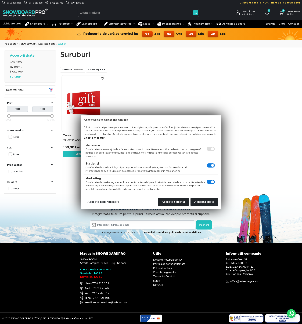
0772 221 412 (56, 3)
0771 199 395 (77, 3)
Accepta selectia (173, 201)
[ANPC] (246, 318)
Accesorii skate (46, 44)
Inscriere (204, 224)
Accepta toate (204, 201)
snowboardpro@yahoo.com (110, 302)
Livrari (156, 280)
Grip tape (16, 61)
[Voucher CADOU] (84, 103)
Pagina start (11, 44)
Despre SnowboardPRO (167, 259)
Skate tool (16, 71)
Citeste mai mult (95, 137)
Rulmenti (16, 66)
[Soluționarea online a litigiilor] (282, 318)
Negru (16, 188)
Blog (282, 23)
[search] (195, 12)
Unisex (17, 154)
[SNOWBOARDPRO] (25, 12)
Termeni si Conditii (164, 276)
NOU (16, 137)
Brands (270, 23)
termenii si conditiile (155, 232)
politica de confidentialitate (185, 232)
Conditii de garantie (164, 272)
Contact (293, 23)
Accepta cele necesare (103, 201)
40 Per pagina (95, 69)
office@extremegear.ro (244, 281)
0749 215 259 (36, 3)
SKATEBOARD (28, 44)
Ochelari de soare (233, 23)
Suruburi (15, 76)
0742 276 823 (14, 3)
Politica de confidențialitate (169, 263)
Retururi (158, 284)
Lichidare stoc (12, 23)
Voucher (18, 171)
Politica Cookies (162, 268)
